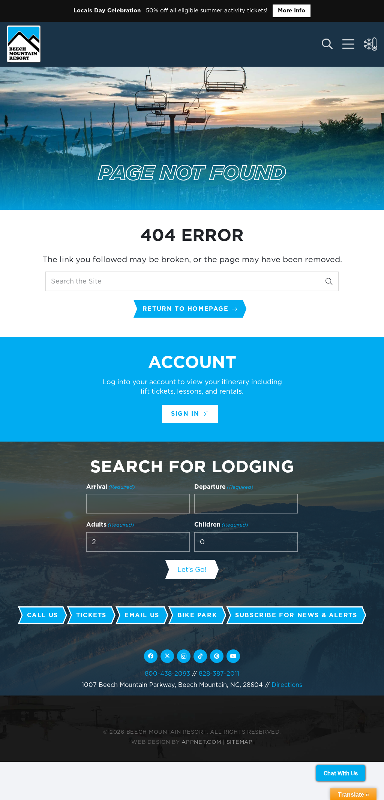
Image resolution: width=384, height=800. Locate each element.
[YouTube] (233, 656)
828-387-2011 (219, 673)
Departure (224, 486)
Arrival (110, 486)
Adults (110, 524)
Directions (287, 684)
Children (221, 524)
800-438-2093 (167, 673)
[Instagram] (183, 656)
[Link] (348, 44)
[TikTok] (200, 656)
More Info (291, 10)
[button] (327, 44)
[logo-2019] (24, 44)
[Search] (329, 281)
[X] (167, 656)
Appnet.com (201, 742)
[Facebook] (151, 656)
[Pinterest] (217, 656)
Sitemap (239, 742)
